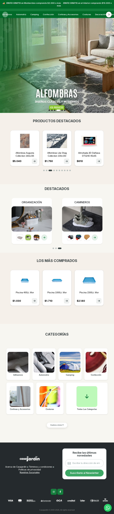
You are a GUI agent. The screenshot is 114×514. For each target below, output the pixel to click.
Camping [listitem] (34, 14)
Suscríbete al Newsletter (84, 472)
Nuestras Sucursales (30, 472)
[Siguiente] (109, 14)
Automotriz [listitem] (21, 14)
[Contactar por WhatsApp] (108, 508)
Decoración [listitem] (100, 14)
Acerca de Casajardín (15, 466)
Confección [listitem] (48, 14)
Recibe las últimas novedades (84, 454)
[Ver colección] (44, 237)
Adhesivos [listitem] (7, 14)
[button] (49, 110)
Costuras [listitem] (87, 14)
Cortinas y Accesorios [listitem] (68, 14)
